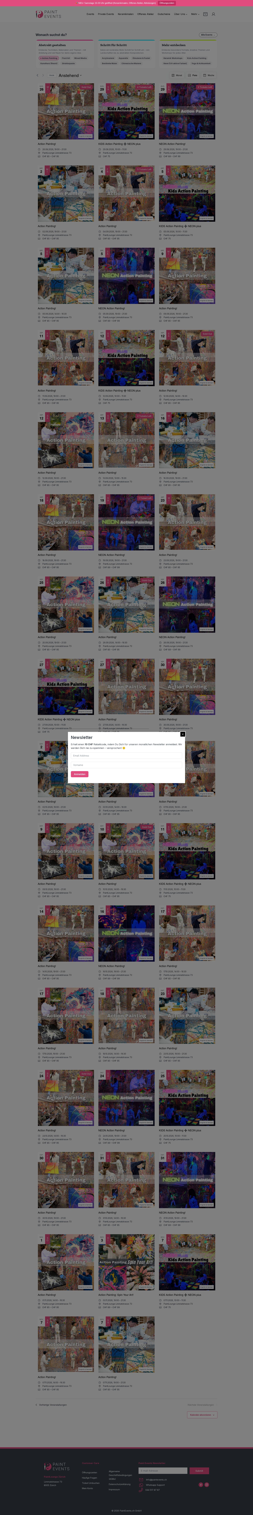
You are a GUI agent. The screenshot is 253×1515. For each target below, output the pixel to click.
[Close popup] (182, 734)
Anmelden (79, 774)
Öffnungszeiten (167, 3)
